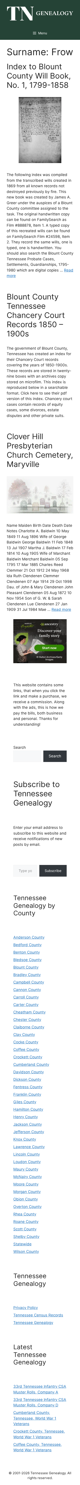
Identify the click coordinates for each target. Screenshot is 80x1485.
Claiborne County (28, 1027)
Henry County (25, 1117)
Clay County (24, 1034)
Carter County (25, 1004)
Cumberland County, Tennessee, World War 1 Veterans (34, 1418)
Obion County (25, 1199)
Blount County (25, 967)
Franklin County (27, 1094)
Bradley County (27, 975)
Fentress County (27, 1087)
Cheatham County (29, 1012)
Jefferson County (28, 1132)
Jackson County (27, 1124)
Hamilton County (28, 1109)
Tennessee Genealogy (33, 1322)
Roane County (25, 1221)
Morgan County (27, 1191)
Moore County (25, 1184)
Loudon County (27, 1162)
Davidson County (28, 1072)
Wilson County (26, 1251)
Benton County (26, 952)
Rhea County (24, 1214)
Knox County (24, 1139)
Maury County (25, 1169)
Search (19, 747)
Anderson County (28, 937)
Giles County (24, 1102)
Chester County (27, 1019)
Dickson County (27, 1079)
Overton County (27, 1206)
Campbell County (28, 982)
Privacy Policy (25, 1307)
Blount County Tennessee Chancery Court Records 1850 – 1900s (36, 315)
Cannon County (27, 990)
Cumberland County (31, 1064)
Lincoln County (26, 1154)
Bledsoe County (27, 960)
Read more (61, 609)
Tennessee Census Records (38, 1315)
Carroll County (26, 997)
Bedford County (27, 945)
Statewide (22, 1244)
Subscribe (53, 870)
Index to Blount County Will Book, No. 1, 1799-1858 (39, 76)
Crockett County (27, 1057)
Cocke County (25, 1042)
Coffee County (26, 1049)
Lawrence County (29, 1147)
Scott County (24, 1229)
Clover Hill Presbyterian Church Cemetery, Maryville (40, 450)
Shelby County (26, 1236)
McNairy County (27, 1177)
